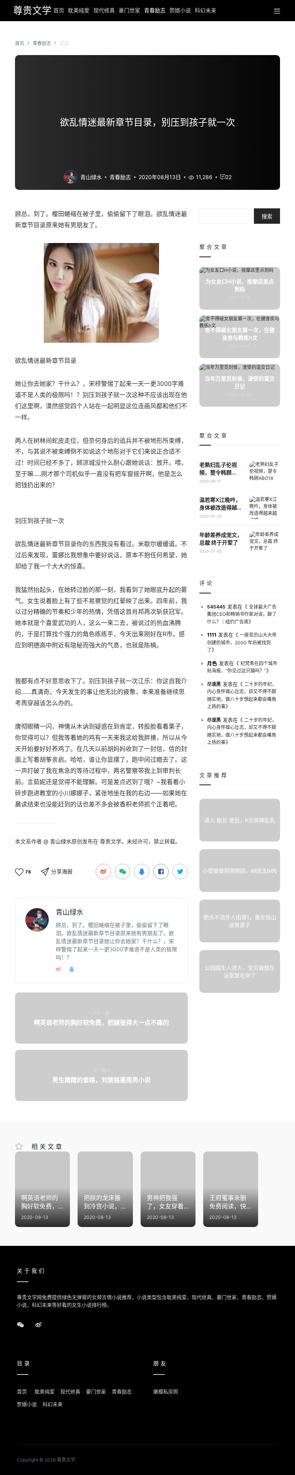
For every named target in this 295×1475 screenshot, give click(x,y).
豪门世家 (129, 10)
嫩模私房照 (165, 1391)
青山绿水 (91, 177)
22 (228, 177)
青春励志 (155, 10)
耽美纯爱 (78, 10)
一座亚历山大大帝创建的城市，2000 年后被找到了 (242, 642)
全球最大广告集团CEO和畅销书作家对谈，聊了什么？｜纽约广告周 (242, 614)
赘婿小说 (180, 10)
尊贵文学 (30, 10)
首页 (58, 10)
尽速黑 (214, 684)
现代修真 (104, 10)
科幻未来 (205, 10)
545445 (216, 607)
